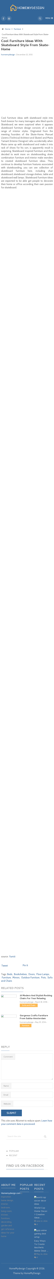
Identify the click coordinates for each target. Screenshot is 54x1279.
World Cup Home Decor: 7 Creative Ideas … (41, 1213)
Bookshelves (20, 974)
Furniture (6, 977)
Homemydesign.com (10, 1193)
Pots (43, 977)
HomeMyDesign (32, 1273)
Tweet (4, 965)
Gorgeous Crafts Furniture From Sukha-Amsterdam (34, 1017)
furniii (12, 956)
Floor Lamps (42, 974)
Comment (8, 1056)
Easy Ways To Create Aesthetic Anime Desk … (41, 1246)
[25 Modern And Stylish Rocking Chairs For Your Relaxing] (9, 1001)
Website (7, 1104)
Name (6, 1086)
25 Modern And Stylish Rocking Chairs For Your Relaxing (36, 997)
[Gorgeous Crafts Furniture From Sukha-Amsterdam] (9, 1026)
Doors (32, 974)
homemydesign (8, 54)
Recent (13, 1156)
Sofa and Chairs (28, 1005)
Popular (14, 1151)
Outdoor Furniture (30, 977)
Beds (9, 974)
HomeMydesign (17, 1268)
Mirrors (16, 977)
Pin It (25, 965)
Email (6, 1095)
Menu (48, 18)
